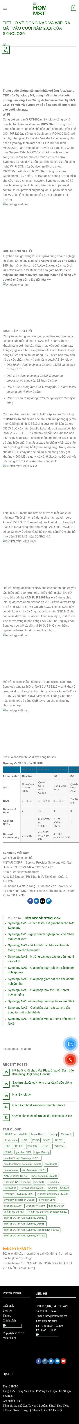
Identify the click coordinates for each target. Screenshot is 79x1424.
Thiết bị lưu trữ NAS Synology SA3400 (24, 1235)
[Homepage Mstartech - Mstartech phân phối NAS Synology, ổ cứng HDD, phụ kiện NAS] (39, 8)
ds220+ (25, 1140)
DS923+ (19, 1146)
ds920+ (8, 1146)
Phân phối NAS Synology (17, 1182)
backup (54, 1134)
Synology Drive (47, 1199)
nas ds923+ (51, 1164)
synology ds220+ (13, 1205)
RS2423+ (39, 1182)
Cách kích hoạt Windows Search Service (38, 1105)
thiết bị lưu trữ (56, 1205)
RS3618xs (53, 1182)
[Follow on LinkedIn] (57, 1361)
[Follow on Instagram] (45, 1361)
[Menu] (5, 8)
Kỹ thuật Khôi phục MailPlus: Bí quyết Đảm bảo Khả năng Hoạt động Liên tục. (43, 1072)
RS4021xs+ (10, 1187)
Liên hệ (7, 1310)
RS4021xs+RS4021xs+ (32, 1187)
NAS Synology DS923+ (44, 1176)
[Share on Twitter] (36, 901)
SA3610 (64, 1187)
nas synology (11, 1170)
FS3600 (8, 1152)
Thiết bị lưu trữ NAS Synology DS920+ (25, 1217)
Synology (9, 1194)
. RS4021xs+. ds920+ (15, 1134)
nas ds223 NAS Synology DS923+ (22, 1158)
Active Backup (38, 1134)
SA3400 (52, 1187)
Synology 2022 (25, 1194)
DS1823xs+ (59, 1146)
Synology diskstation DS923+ (19, 1199)
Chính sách (9, 1320)
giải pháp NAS (23, 1152)
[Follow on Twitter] (51, 1361)
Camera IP (66, 1134)
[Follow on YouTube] (63, 1361)
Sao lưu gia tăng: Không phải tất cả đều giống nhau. (42, 1084)
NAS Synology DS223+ (33, 1170)
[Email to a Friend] (42, 901)
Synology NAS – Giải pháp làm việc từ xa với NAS (41, 1001)
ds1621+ (45, 1146)
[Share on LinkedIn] (49, 901)
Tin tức (7, 1315)
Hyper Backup (41, 1152)
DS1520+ (32, 1146)
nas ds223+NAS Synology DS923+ (22, 1164)
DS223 (36, 1140)
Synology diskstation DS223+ (52, 1194)
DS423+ (47, 1140)
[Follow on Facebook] (39, 1361)
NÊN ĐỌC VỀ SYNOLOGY (43, 918)
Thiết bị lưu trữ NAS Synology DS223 (47, 1211)
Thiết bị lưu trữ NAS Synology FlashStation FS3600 (31, 1229)
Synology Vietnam (35, 1205)
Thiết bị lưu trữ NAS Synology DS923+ (25, 1223)
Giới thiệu (8, 1305)
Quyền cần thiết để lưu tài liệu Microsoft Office (42, 1115)
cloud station (10, 1140)
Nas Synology (21, 1094)
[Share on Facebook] (30, 901)
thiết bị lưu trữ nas (14, 1211)
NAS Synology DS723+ (16, 1176)
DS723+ (59, 1140)
